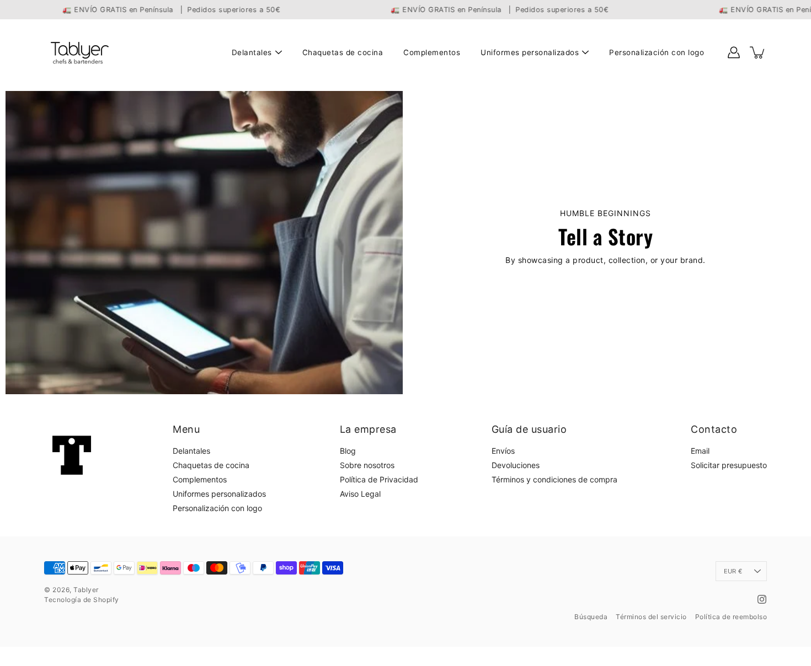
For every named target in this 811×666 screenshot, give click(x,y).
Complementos (431, 52)
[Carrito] (758, 52)
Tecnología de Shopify (81, 599)
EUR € (733, 571)
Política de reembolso (731, 617)
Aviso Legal (360, 493)
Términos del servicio (651, 617)
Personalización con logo (656, 52)
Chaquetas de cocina (342, 52)
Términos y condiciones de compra (554, 479)
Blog (348, 450)
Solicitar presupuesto (729, 465)
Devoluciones (516, 465)
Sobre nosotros (367, 465)
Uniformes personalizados (530, 52)
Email (700, 450)
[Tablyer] (78, 52)
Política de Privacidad (379, 479)
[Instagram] (762, 599)
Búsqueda (590, 617)
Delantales (252, 52)
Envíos (503, 450)
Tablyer (86, 590)
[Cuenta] (734, 52)
